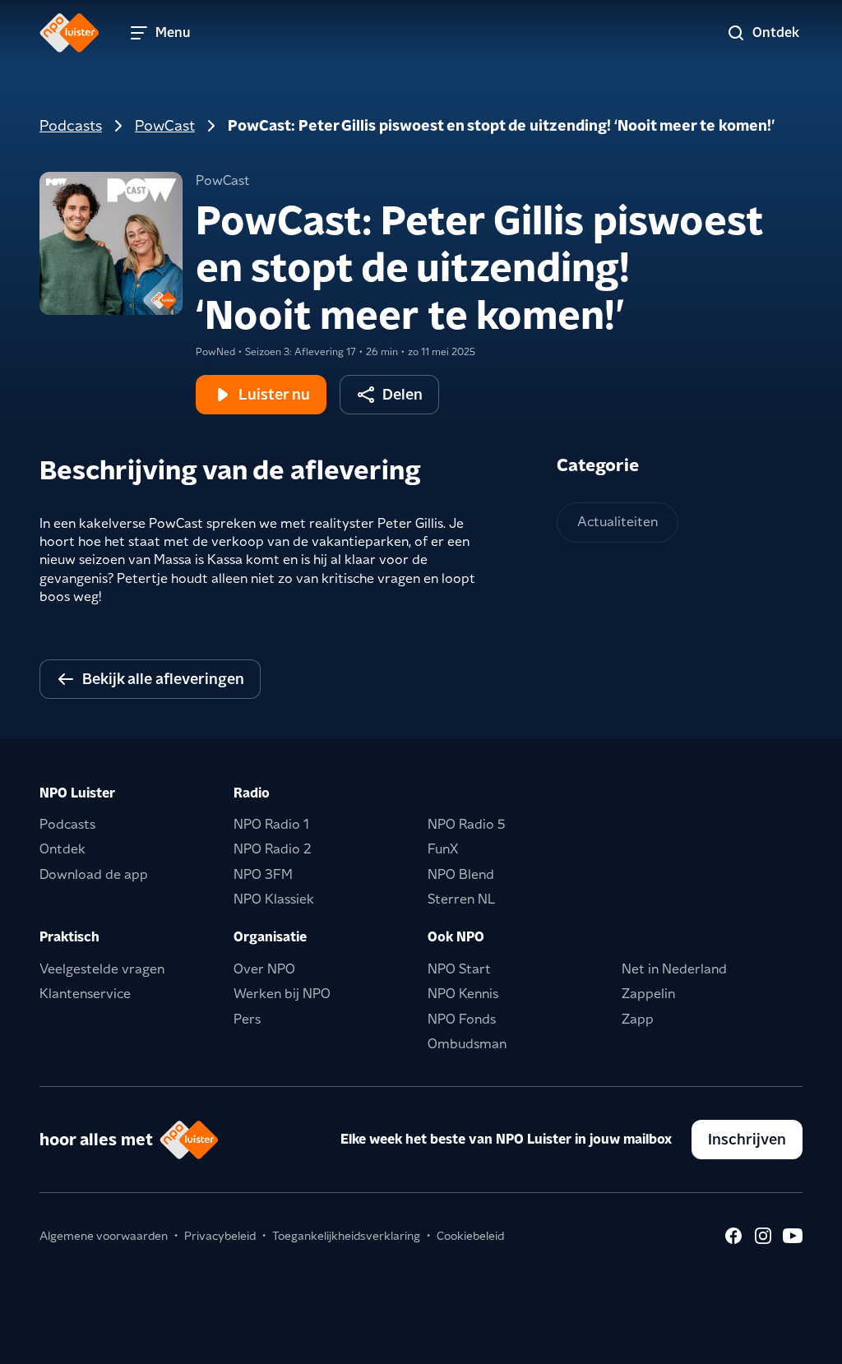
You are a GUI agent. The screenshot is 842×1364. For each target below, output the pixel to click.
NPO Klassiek (274, 899)
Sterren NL (461, 899)
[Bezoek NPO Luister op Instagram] (763, 1236)
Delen (402, 394)
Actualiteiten (617, 521)
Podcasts (70, 125)
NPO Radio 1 (271, 824)
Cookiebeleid (470, 1235)
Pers (247, 1019)
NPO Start (459, 969)
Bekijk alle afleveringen (163, 678)
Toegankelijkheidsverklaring (346, 1235)
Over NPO (264, 969)
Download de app (93, 874)
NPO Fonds (462, 1019)
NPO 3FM (263, 874)
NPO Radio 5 (467, 824)
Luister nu (274, 394)
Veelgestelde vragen (101, 969)
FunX (443, 849)
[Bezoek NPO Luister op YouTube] (793, 1236)
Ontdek (62, 849)
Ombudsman (467, 1043)
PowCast (165, 125)
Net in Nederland (674, 969)
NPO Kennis (463, 993)
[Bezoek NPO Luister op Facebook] (733, 1236)
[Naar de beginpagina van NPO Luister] (69, 33)
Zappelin (648, 993)
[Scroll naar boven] (802, 1341)
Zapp (638, 1019)
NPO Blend (461, 874)
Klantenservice (85, 993)
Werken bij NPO (282, 993)
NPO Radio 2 (273, 849)
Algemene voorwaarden (103, 1235)
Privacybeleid (220, 1235)
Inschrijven (747, 1139)
